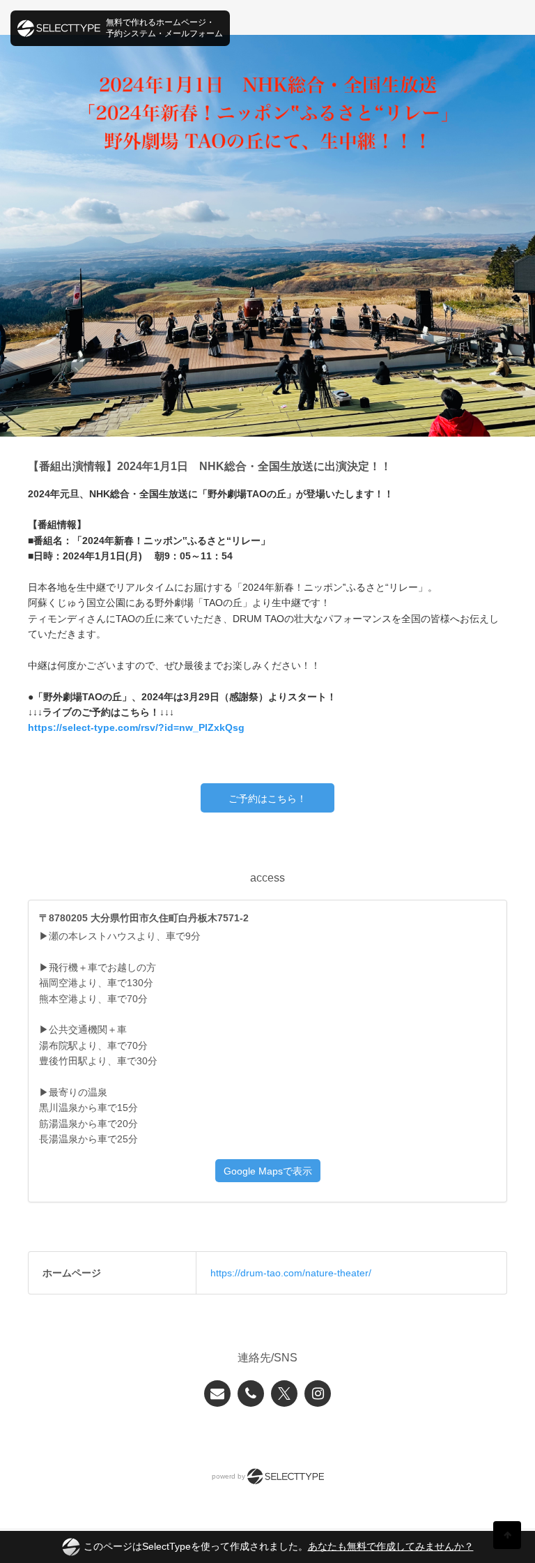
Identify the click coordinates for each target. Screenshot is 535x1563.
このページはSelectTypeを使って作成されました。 (279, 1546)
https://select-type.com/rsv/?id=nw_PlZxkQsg (136, 727)
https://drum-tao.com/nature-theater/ (290, 1272)
